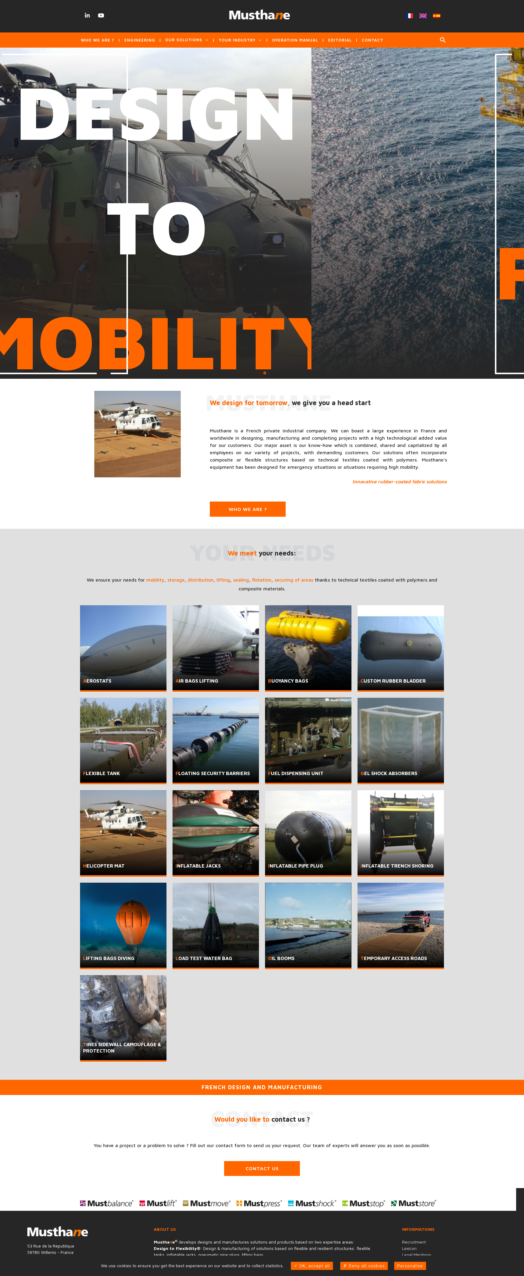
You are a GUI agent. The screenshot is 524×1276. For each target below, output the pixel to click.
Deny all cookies (366, 1265)
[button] (443, 40)
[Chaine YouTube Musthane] (101, 15)
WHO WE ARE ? (248, 509)
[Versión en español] (436, 15)
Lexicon (409, 1248)
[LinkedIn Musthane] (87, 15)
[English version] (423, 15)
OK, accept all (314, 1265)
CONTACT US (262, 1168)
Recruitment (414, 1241)
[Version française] (409, 15)
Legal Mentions (416, 1254)
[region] (262, 213)
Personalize (410, 1265)
